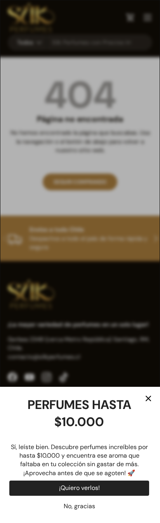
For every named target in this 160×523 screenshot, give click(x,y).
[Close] (148, 398)
